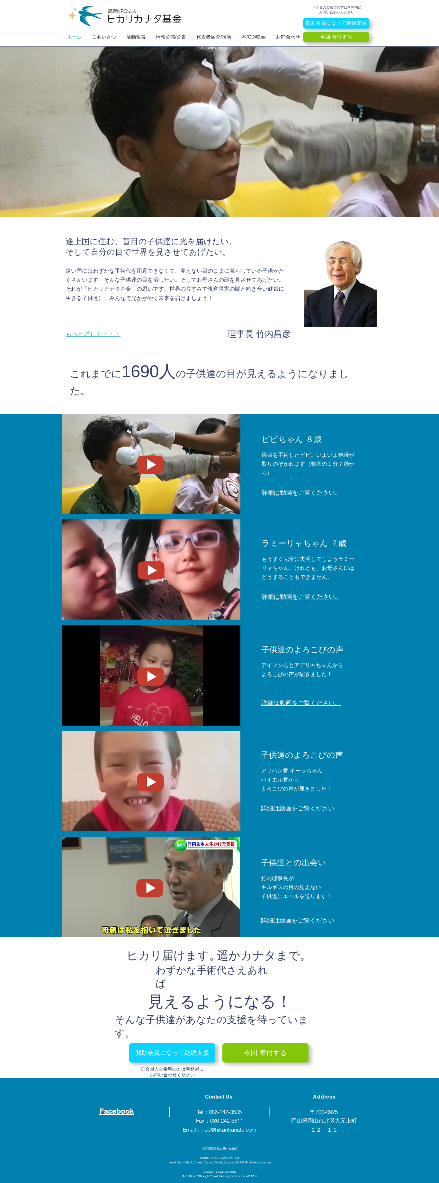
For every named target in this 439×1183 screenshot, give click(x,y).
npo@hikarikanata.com (229, 1129)
